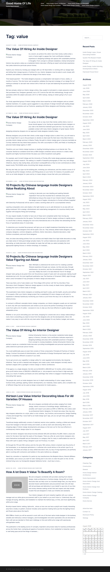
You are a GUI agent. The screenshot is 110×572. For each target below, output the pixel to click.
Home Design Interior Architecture (56, 3)
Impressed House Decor (90, 72)
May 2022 (86, 247)
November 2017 (88, 418)
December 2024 (88, 148)
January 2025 (87, 145)
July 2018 (86, 393)
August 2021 (87, 275)
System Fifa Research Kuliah (92, 58)
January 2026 (87, 107)
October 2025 (87, 117)
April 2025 (86, 136)
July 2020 (86, 317)
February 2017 (87, 447)
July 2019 (86, 355)
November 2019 (88, 342)
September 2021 (88, 272)
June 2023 (86, 205)
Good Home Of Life (18, 3)
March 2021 (86, 291)
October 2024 (87, 155)
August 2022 (87, 237)
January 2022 (87, 259)
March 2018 (86, 405)
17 (84, 544)
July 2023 (86, 202)
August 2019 (87, 351)
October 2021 (87, 269)
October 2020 (87, 307)
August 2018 (87, 390)
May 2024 (86, 171)
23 (102, 544)
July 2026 (86, 88)
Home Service (87, 501)
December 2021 (88, 263)
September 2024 (88, 158)
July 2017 (86, 431)
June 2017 (86, 434)
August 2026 (87, 85)
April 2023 (86, 212)
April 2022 (86, 250)
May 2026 (86, 94)
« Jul (84, 554)
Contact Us (86, 511)
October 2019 (87, 345)
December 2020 (88, 301)
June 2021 (86, 282)
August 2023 (87, 199)
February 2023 (87, 218)
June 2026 (86, 91)
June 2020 (86, 320)
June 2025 (86, 129)
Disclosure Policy (88, 515)
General (85, 469)
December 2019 (88, 339)
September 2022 (88, 234)
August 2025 (87, 123)
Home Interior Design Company (91, 5)
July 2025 (86, 126)
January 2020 (87, 336)
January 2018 (87, 412)
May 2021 (86, 285)
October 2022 (87, 231)
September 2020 (88, 310)
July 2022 (86, 240)
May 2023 (86, 209)
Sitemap (85, 518)
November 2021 (88, 266)
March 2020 (87, 329)
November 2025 (88, 113)
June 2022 (86, 244)
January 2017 (87, 450)
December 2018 (88, 377)
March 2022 (87, 253)
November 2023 (88, 190)
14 (96, 540)
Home (42, 3)
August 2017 (87, 428)
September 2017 (88, 424)
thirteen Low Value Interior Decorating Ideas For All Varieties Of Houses (39, 397)
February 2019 (87, 370)
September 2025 (88, 120)
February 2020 (87, 332)
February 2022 (87, 256)
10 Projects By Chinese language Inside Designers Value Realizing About (39, 186)
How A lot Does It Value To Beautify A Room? (35, 472)
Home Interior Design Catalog (71, 5)
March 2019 (86, 367)
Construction (87, 466)
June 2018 (86, 396)
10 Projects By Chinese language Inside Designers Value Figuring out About (39, 258)
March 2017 (86, 443)
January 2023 (87, 221)
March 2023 (87, 215)
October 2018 (87, 383)
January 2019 (87, 374)
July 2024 (86, 164)
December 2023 (88, 186)
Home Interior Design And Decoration (78, 3)
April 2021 (86, 288)
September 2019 (88, 348)
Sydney (41, 569)
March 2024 (87, 177)
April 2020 (86, 326)
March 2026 (87, 101)
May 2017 (86, 437)
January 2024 (87, 183)
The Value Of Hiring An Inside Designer (32, 49)
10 (84, 540)
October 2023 (87, 193)
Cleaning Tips (87, 463)
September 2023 (88, 196)
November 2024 (88, 151)
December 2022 (88, 225)
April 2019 (86, 364)
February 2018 (87, 409)
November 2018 (88, 380)
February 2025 (87, 142)
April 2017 (86, 440)
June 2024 (86, 167)
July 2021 (86, 278)
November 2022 (88, 228)
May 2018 (86, 399)
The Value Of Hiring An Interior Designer (32, 330)
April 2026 (86, 98)
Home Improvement (89, 478)
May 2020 (86, 323)
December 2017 (88, 415)
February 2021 (87, 294)
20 (93, 544)
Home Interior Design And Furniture (51, 5)
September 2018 (88, 386)
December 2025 (88, 110)
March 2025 (87, 139)
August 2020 (87, 313)
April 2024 (86, 174)
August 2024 (87, 161)
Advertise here (87, 508)
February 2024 (87, 180)
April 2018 (86, 402)
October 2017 (87, 421)
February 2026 (87, 104)
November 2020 (88, 304)
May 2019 (86, 361)
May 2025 (86, 132)
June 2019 (86, 358)
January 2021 (87, 298)
